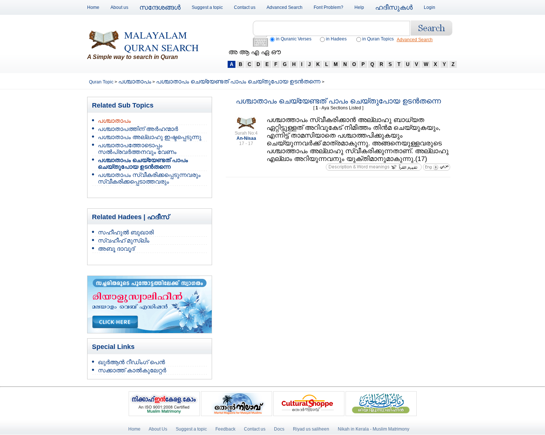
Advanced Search (285, 7)
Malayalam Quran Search (161, 41)
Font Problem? (328, 7)
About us (119, 7)
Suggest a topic (207, 7)
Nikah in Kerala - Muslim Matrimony (373, 429)
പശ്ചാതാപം (134, 81)
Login (429, 7)
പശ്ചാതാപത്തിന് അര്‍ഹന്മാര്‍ (138, 129)
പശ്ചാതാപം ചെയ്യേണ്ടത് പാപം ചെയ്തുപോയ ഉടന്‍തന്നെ (239, 81)
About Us (158, 429)
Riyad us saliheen (311, 429)
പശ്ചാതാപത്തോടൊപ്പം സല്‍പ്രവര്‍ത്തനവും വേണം (137, 148)
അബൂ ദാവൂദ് (116, 248)
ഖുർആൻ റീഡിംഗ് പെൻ (131, 362)
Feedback (226, 429)
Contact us (244, 7)
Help (359, 7)
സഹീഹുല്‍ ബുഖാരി (125, 232)
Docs (279, 429)
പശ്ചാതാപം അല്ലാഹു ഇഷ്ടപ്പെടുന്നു (149, 137)
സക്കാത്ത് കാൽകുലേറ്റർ (132, 370)
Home (93, 7)
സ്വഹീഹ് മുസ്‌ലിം (123, 240)
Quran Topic (102, 82)
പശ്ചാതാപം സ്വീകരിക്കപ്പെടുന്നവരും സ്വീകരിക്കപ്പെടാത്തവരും (149, 178)
